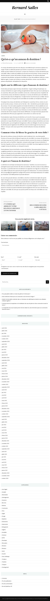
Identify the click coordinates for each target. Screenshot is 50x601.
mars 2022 (4, 432)
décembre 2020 (5, 473)
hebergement (5, 527)
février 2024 (5, 373)
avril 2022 (4, 430)
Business (25, 226)
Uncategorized (5, 567)
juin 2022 (4, 424)
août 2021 (4, 451)
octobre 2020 (5, 478)
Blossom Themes (34, 598)
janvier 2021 (4, 470)
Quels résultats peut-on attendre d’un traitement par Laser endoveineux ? (41, 227)
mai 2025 (4, 352)
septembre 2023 (6, 387)
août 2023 (4, 389)
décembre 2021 (5, 440)
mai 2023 (4, 395)
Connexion (4, 578)
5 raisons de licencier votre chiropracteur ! (24, 228)
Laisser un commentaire (31, 63)
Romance (4, 545)
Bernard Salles (25, 7)
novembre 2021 (5, 443)
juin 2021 (4, 457)
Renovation (4, 543)
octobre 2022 (5, 414)
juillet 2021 (4, 454)
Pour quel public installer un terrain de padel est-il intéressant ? (16, 293)
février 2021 (4, 467)
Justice (3, 537)
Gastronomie (5, 524)
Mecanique (4, 540)
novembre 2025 (5, 336)
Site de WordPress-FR (7, 586)
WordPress (45, 598)
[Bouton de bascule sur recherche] (48, 1)
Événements (5, 521)
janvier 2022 (5, 438)
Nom (2, 257)
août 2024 (4, 363)
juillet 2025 (4, 346)
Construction (5, 508)
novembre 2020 (5, 475)
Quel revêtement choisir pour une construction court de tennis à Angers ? (18, 296)
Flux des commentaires (7, 583)
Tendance (4, 559)
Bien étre (4, 502)
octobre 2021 (5, 446)
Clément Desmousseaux (7, 63)
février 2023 (5, 403)
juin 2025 (4, 349)
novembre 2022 (5, 411)
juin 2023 (4, 392)
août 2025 (4, 344)
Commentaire (4, 242)
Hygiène (4, 529)
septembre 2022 (6, 416)
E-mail (19, 257)
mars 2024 (4, 371)
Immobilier (4, 532)
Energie (3, 516)
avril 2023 (4, 397)
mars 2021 (4, 465)
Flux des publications (6, 581)
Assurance (4, 500)
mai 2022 (4, 427)
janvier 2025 (5, 355)
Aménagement (5, 497)
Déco (3, 510)
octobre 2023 (5, 384)
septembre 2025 (6, 341)
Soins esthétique (5, 556)
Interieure (4, 535)
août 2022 (4, 419)
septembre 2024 (6, 360)
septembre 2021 (5, 448)
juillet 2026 (4, 330)
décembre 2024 (5, 357)
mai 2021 (4, 459)
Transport (4, 564)
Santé (3, 55)
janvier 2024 (5, 376)
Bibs (9, 172)
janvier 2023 (5, 406)
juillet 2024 (4, 365)
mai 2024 (4, 368)
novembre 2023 (5, 381)
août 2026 (4, 328)
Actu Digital (4, 489)
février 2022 (5, 435)
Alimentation (5, 494)
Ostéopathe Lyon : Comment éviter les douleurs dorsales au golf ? (8, 227)
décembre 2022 (5, 408)
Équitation (4, 519)
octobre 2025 (5, 338)
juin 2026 (4, 333)
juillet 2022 (4, 422)
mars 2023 (4, 400)
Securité (4, 553)
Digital (3, 513)
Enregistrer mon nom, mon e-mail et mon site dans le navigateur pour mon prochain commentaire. (22, 267)
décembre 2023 (5, 379)
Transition (4, 561)
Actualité (21, 226)
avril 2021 (4, 462)
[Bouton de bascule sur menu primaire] (25, 14)
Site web (36, 257)
